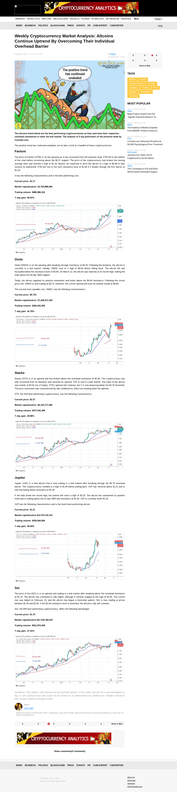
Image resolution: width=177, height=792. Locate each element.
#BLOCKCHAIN (60, 19)
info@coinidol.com (134, 787)
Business (30, 25)
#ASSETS (74, 19)
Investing (133, 96)
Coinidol (151, 83)
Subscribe (131, 780)
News (19, 25)
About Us (131, 777)
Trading (145, 88)
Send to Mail (116, 724)
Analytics (133, 88)
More (136, 19)
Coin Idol (28, 708)
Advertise (131, 783)
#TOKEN (85, 19)
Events (80, 25)
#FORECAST (97, 19)
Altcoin (143, 79)
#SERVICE (126, 19)
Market (132, 79)
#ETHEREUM (112, 19)
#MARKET (20, 19)
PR (89, 25)
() (69, 751)
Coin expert (100, 25)
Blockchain (58, 25)
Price (70, 25)
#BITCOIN (46, 19)
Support (133, 92)
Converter (116, 25)
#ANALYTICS (33, 19)
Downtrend (146, 92)
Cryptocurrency (136, 83)
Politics (43, 25)
